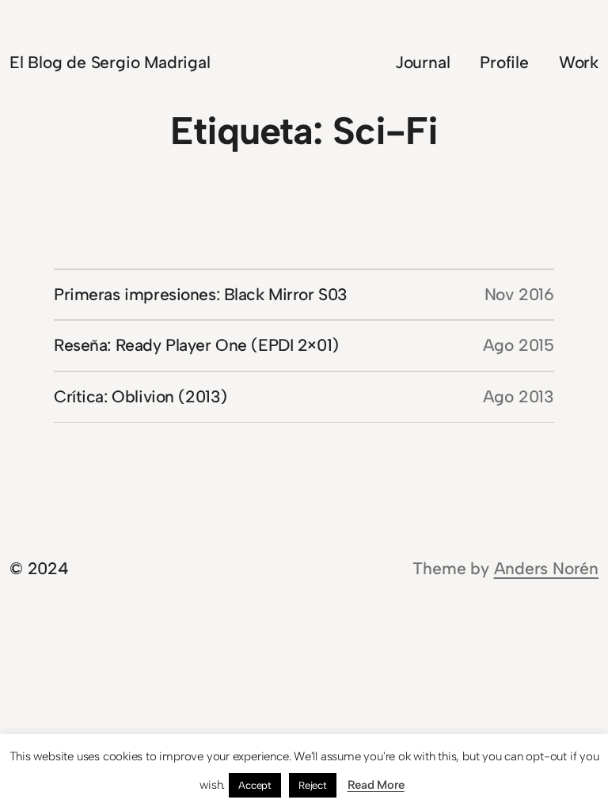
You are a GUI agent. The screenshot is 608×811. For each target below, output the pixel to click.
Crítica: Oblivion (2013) (140, 396)
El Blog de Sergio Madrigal (110, 62)
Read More (376, 785)
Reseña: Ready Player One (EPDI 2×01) (196, 345)
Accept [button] (255, 785)
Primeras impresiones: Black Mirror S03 (201, 294)
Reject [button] (312, 785)
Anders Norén (546, 568)
